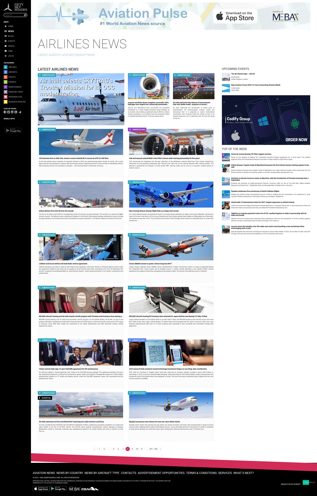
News (11, 31)
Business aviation (17, 102)
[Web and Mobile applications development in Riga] (309, 482)
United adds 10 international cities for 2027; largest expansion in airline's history (262, 202)
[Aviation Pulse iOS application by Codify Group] (41, 488)
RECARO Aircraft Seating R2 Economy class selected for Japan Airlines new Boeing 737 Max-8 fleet (168, 316)
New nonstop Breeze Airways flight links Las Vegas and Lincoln (154, 211)
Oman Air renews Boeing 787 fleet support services (251, 154)
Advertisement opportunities (161, 473)
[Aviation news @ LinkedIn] (12, 111)
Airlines (12, 67)
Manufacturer (15, 92)
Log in (11, 56)
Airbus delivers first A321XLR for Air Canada (56, 211)
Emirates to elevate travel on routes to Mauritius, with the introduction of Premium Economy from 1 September (270, 179)
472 (155, 449)
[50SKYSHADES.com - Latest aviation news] (15, 6)
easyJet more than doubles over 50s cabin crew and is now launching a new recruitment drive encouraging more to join (267, 227)
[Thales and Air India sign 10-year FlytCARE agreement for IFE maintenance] (81, 353)
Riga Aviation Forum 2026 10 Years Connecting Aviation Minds (255, 85)
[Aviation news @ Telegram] (20, 112)
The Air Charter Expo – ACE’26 (243, 74)
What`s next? (243, 473)
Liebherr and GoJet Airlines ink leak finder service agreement (63, 264)
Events (11, 41)
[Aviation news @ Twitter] (8, 111)
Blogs (11, 36)
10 (137, 449)
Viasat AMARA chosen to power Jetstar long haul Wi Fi (150, 264)
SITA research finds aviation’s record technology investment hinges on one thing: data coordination (168, 369)
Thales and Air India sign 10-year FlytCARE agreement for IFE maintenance (68, 369)
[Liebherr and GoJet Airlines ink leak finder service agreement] (81, 247)
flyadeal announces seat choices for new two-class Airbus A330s (154, 422)
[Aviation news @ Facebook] (5, 111)
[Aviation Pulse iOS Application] (174, 16)
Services (225, 473)
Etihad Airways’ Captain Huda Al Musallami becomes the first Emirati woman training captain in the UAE (270, 166)
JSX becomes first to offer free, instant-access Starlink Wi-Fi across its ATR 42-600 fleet (73, 158)
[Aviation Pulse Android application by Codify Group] (59, 488)
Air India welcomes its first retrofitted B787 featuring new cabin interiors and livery (71, 422)
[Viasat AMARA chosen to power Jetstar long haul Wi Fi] (171, 247)
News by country (69, 473)
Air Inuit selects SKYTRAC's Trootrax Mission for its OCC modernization (77, 87)
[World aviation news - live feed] (15, 111)
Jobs (10, 51)
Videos (11, 46)
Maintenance (15, 87)
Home (10, 26)
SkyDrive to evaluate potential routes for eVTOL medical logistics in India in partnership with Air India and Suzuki (268, 214)
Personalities (15, 97)
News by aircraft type (102, 473)
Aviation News (44, 473)
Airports (12, 72)
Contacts (128, 473)
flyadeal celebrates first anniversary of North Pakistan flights (255, 191)
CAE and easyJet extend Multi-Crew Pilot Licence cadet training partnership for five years (164, 158)
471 (151, 449)
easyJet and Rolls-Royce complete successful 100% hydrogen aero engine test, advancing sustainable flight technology (148, 104)
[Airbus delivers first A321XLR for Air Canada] (81, 195)
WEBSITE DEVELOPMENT (291, 484)
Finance (12, 82)
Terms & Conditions (201, 473)
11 (142, 449)
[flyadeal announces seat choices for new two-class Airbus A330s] (171, 405)
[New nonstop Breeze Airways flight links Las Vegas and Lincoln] (171, 195)
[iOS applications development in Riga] (266, 121)
